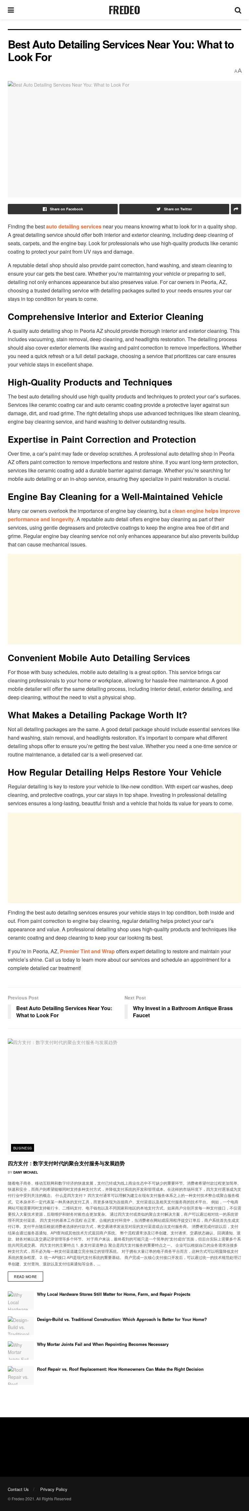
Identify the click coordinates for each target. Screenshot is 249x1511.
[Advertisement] (124, 599)
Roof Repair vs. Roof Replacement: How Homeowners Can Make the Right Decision (120, 1369)
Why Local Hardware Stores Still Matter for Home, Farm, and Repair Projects (113, 1294)
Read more (25, 1276)
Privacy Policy (53, 1489)
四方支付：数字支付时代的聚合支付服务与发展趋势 (66, 1163)
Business (22, 1147)
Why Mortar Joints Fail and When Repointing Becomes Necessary (103, 1344)
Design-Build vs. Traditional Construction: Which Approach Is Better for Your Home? (122, 1319)
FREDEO (124, 10)
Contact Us (18, 1489)
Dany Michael (25, 1172)
